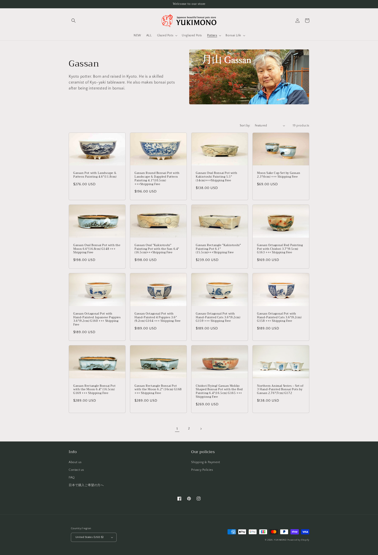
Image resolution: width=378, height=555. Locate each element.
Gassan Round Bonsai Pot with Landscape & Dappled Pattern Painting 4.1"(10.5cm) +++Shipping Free (157, 178)
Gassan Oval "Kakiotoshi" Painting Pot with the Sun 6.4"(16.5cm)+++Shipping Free (157, 249)
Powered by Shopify (298, 540)
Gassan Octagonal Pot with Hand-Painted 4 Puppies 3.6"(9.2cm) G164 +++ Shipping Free (158, 317)
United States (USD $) (89, 537)
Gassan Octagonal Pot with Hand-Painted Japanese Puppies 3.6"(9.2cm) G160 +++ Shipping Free (97, 319)
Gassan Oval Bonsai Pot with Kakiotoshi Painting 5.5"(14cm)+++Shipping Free (216, 176)
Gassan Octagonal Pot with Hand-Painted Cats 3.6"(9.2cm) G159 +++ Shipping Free (218, 317)
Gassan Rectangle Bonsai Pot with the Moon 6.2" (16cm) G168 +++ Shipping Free (158, 389)
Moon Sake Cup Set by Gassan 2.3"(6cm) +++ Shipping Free (278, 175)
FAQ (72, 477)
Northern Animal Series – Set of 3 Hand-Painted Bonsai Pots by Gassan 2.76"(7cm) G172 (280, 389)
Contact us (76, 470)
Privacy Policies (202, 470)
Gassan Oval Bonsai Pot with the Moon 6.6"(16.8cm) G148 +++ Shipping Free (97, 249)
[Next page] (201, 429)
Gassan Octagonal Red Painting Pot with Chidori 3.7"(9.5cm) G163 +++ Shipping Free (280, 249)
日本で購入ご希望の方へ (86, 485)
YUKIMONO (280, 540)
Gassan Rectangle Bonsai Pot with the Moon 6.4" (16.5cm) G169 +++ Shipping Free (94, 389)
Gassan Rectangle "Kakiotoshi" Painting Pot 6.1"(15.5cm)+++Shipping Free (218, 249)
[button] (73, 20)
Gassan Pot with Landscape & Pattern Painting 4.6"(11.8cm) (94, 175)
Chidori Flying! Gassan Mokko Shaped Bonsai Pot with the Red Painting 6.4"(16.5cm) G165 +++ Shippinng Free (219, 391)
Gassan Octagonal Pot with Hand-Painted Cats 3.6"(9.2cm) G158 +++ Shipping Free (279, 317)
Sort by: (245, 125)
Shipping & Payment (205, 462)
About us (75, 462)
